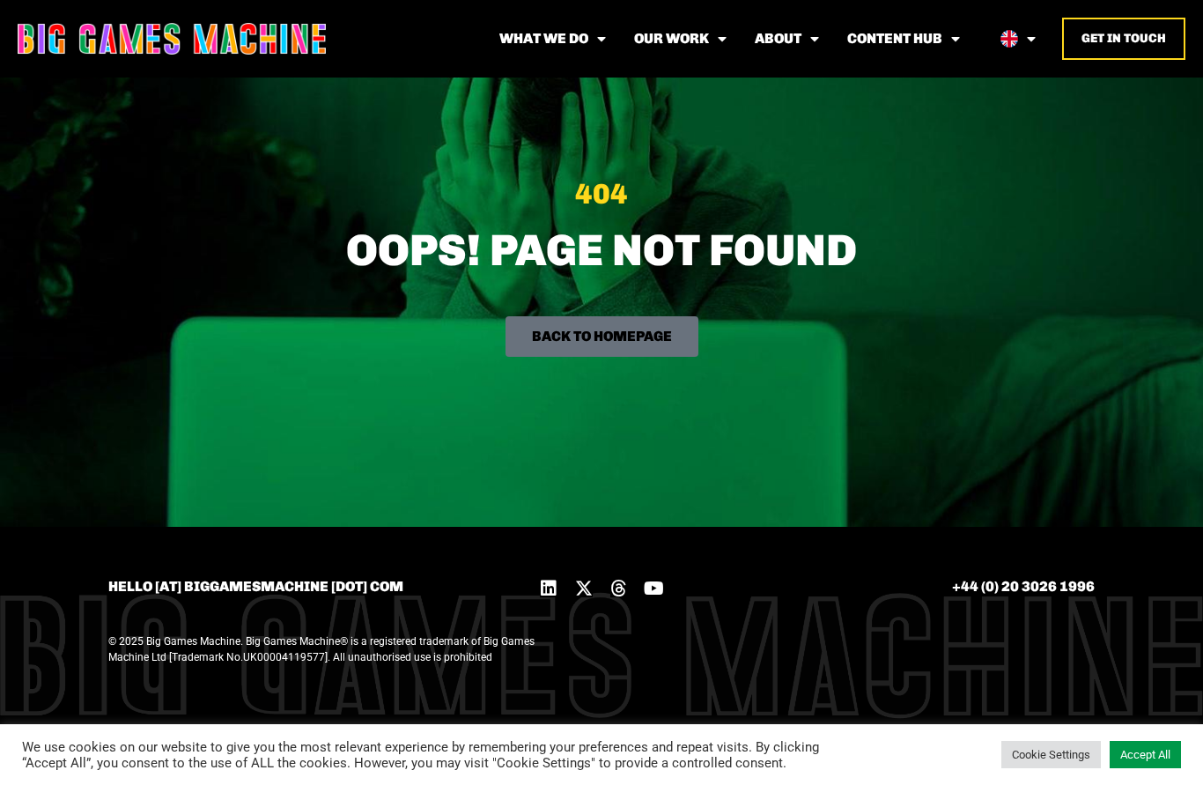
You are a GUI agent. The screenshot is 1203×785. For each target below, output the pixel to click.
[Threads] (619, 588)
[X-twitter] (584, 588)
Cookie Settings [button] (1051, 754)
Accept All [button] (1145, 754)
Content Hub (894, 38)
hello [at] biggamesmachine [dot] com (255, 586)
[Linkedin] (548, 588)
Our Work (671, 38)
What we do (543, 38)
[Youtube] (654, 588)
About (778, 38)
